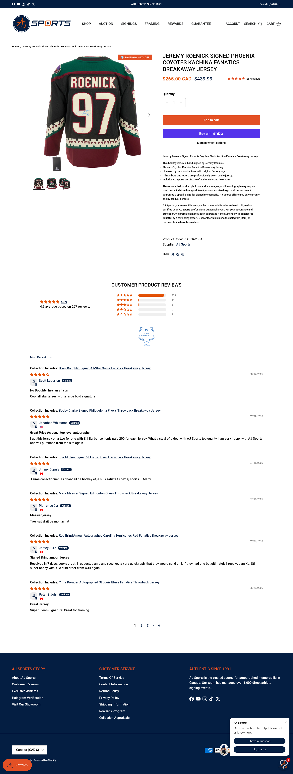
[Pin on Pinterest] (182, 254)
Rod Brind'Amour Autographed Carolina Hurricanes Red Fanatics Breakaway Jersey (118, 535)
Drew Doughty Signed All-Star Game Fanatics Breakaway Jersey (105, 368)
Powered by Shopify (44, 760)
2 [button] (141, 625)
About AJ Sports (23, 678)
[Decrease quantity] (166, 102)
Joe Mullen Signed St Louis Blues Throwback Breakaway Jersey (105, 457)
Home (15, 46)
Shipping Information (114, 704)
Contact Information (113, 684)
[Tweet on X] (172, 254)
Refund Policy (109, 691)
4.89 (64, 302)
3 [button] (148, 625)
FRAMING (152, 24)
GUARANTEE (201, 24)
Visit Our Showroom (26, 704)
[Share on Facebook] (177, 254)
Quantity (169, 94)
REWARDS (175, 24)
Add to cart (211, 120)
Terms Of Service (111, 678)
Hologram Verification (27, 698)
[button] (125, 295)
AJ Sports (183, 244)
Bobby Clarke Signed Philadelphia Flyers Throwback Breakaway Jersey (110, 410)
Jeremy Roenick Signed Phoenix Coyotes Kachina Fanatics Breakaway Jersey (67, 46)
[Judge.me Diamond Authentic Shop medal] (146, 335)
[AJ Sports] (42, 23)
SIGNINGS (129, 24)
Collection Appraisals (114, 718)
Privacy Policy (109, 698)
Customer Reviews (25, 684)
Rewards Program (112, 711)
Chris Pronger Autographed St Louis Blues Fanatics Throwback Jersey (109, 582)
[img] (39, 375)
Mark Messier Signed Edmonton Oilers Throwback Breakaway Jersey (108, 493)
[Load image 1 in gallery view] (93, 113)
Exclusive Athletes (25, 691)
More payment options (211, 142)
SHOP (86, 24)
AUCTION (106, 24)
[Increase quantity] (182, 102)
